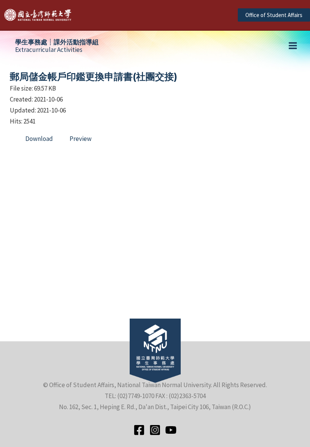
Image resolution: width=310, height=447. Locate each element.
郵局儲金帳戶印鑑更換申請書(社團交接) (93, 76)
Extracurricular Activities (57, 46)
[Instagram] (155, 430)
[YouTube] (171, 430)
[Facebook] (139, 430)
